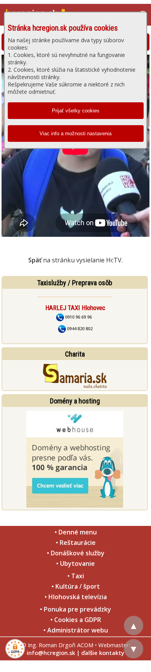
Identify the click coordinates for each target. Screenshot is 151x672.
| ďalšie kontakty (100, 652)
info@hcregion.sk (51, 652)
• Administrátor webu (75, 630)
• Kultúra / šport (75, 586)
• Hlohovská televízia (76, 597)
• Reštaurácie (76, 542)
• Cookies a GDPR (75, 619)
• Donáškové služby (76, 553)
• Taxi (75, 576)
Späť (34, 260)
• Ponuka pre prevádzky (75, 609)
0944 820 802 (79, 328)
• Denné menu (76, 532)
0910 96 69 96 (78, 317)
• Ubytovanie (75, 563)
